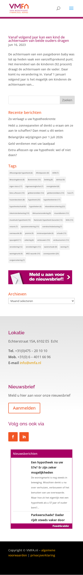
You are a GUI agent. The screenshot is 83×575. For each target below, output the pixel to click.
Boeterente (34, 179)
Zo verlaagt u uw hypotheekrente (32, 119)
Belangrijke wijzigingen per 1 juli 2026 (35, 137)
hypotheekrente (52, 199)
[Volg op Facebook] (13, 436)
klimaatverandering (42, 213)
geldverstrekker (36, 193)
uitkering (29, 240)
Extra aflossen (17, 193)
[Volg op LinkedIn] (24, 436)
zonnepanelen (51, 253)
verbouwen (43, 240)
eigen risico (16, 186)
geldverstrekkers (55, 193)
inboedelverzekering (55, 206)
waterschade (50, 247)
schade (61, 233)
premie (29, 233)
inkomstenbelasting (19, 213)
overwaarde (16, 233)
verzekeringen (33, 247)
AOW (55, 173)
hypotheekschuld (18, 206)
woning (64, 247)
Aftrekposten (42, 173)
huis (70, 193)
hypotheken (35, 206)
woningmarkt (16, 253)
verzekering (16, 247)
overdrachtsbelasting (52, 226)
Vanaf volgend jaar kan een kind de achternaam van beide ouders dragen (38, 39)
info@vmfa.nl (30, 363)
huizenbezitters (17, 199)
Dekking (48, 179)
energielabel (53, 186)
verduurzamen (61, 240)
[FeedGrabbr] (41, 526)
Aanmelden (24, 408)
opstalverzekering (30, 226)
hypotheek (34, 199)
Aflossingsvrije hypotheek (21, 173)
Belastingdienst (17, 179)
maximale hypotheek (20, 220)
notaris (14, 226)
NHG (69, 220)
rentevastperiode (45, 233)
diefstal (60, 179)
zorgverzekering (17, 260)
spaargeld (15, 240)
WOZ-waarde (33, 253)
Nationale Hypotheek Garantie (48, 220)
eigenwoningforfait (34, 186)
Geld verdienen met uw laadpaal (31, 144)
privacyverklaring (42, 555)
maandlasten (61, 213)
